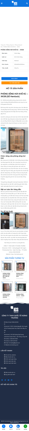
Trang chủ (3, 45)
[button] (2, 3)
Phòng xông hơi (10, 45)
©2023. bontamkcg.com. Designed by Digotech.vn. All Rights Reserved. (14, 421)
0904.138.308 (16, 252)
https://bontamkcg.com (17, 254)
